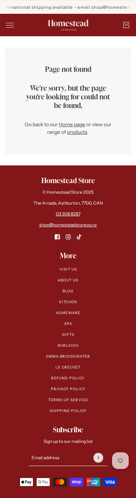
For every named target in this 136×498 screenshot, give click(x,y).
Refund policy (68, 378)
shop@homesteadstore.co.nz (68, 224)
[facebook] (57, 236)
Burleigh (68, 345)
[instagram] (68, 236)
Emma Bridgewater (68, 356)
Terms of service (68, 400)
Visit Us (68, 269)
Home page (72, 124)
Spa (68, 323)
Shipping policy (68, 410)
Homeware (68, 312)
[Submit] (98, 457)
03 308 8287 (68, 214)
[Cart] (126, 25)
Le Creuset (68, 367)
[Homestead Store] (68, 25)
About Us (68, 280)
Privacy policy (68, 389)
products (77, 132)
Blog (68, 291)
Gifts (68, 334)
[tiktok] (79, 236)
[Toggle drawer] (10, 25)
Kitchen (68, 302)
